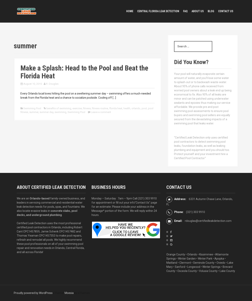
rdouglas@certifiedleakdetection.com (208, 220)
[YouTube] (171, 240)
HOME (129, 11)
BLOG (211, 11)
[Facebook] (171, 232)
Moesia (69, 293)
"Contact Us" (142, 202)
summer (33, 112)
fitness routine (100, 108)
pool (144, 108)
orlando (136, 108)
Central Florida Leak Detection (158, 11)
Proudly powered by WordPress (33, 293)
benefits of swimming (58, 108)
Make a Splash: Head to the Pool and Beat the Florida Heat (84, 72)
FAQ (185, 11)
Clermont (185, 262)
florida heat (115, 108)
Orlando (192, 254)
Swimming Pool (32, 108)
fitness (87, 108)
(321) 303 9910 (147, 198)
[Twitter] (171, 236)
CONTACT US (225, 11)
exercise (77, 108)
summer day (46, 112)
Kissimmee (206, 254)
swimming (60, 112)
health (126, 108)
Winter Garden (187, 258)
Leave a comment (101, 112)
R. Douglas (52, 83)
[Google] (171, 244)
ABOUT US (198, 11)
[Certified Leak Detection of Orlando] (26, 11)
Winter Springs (211, 266)
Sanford (180, 266)
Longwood (193, 266)
